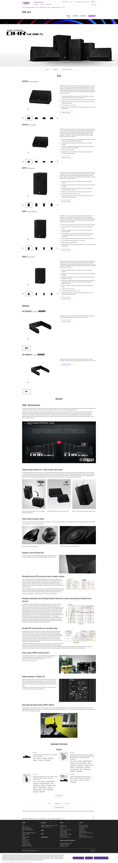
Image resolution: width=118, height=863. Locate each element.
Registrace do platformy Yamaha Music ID (67, 840)
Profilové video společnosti (84, 826)
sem (20, 859)
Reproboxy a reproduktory (55, 7)
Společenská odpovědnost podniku (85, 837)
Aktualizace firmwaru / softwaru (65, 834)
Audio (37, 7)
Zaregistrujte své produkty (64, 844)
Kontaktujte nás (63, 825)
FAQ (61, 828)
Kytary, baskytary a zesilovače (27, 829)
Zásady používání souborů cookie (24, 861)
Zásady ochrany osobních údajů (11, 861)
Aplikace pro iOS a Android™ (27, 845)
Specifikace (76, 16)
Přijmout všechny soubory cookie (101, 858)
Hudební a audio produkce (26, 828)
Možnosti (55, 69)
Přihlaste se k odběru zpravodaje (66, 843)
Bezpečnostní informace (64, 837)
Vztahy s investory (82, 835)
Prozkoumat (48, 4)
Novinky (42, 830)
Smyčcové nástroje (25, 834)
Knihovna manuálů (63, 832)
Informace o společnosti (83, 825)
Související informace (66, 69)
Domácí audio (24, 841)
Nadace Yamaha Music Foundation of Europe (49, 825)
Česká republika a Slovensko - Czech (83, 1)
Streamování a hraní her (26, 842)
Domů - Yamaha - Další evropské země (28, 7)
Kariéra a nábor (81, 829)
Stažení (42, 4)
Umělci (42, 833)
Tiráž (3, 861)
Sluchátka (24, 838)
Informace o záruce (63, 826)
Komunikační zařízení (26, 844)
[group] (28, 118)
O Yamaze (81, 822)
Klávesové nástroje (25, 826)
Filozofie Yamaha (82, 831)
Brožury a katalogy (63, 831)
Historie (80, 834)
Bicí (23, 831)
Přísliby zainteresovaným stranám (85, 832)
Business (92, 1)
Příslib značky (81, 828)
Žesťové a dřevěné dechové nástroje (28, 832)
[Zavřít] (116, 858)
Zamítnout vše (89, 858)
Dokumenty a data (63, 835)
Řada (46, 69)
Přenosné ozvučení (38, 2)
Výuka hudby (43, 822)
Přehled (69, 16)
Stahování (83, 16)
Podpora (71, 1)
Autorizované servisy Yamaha (65, 829)
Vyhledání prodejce (65, 1)
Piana (23, 825)
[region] (59, 858)
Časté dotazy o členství (64, 846)
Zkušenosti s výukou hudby (46, 826)
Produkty (36, 4)
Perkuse (23, 835)
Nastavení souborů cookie (78, 858)
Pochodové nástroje (25, 837)
